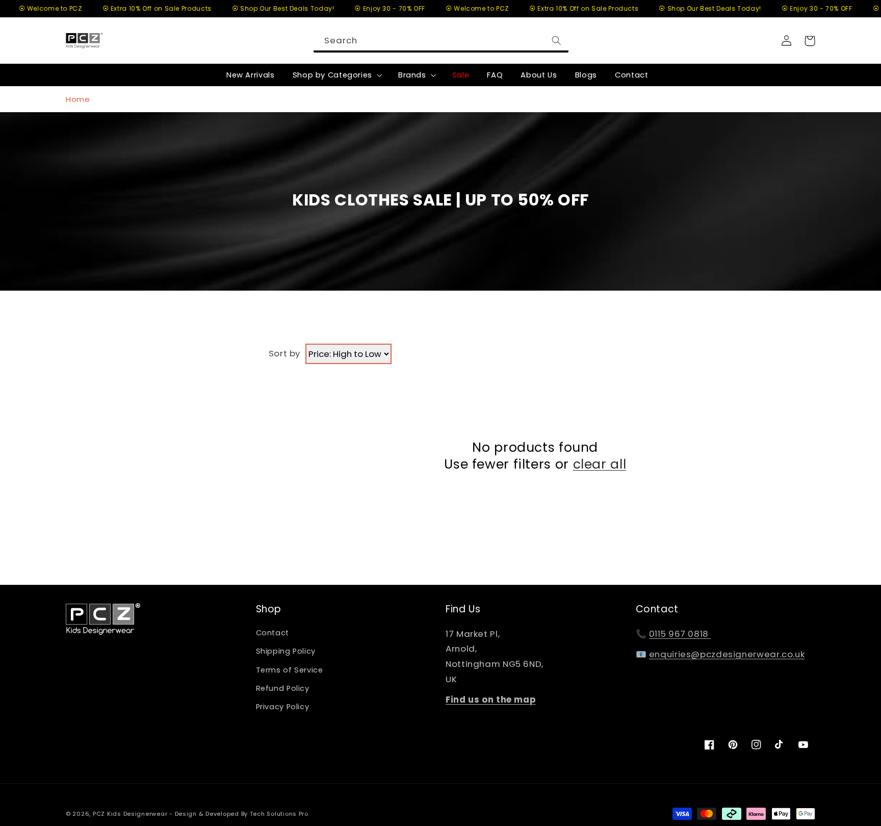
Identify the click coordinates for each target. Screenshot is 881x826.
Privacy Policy (282, 707)
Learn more (816, 770)
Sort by (284, 353)
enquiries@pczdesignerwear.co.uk (727, 654)
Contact (272, 633)
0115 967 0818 (680, 634)
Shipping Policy (286, 651)
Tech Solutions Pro (279, 814)
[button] (336, 75)
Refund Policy (282, 688)
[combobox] (441, 41)
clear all (600, 464)
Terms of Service (289, 670)
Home (78, 99)
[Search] (556, 40)
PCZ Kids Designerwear (130, 814)
